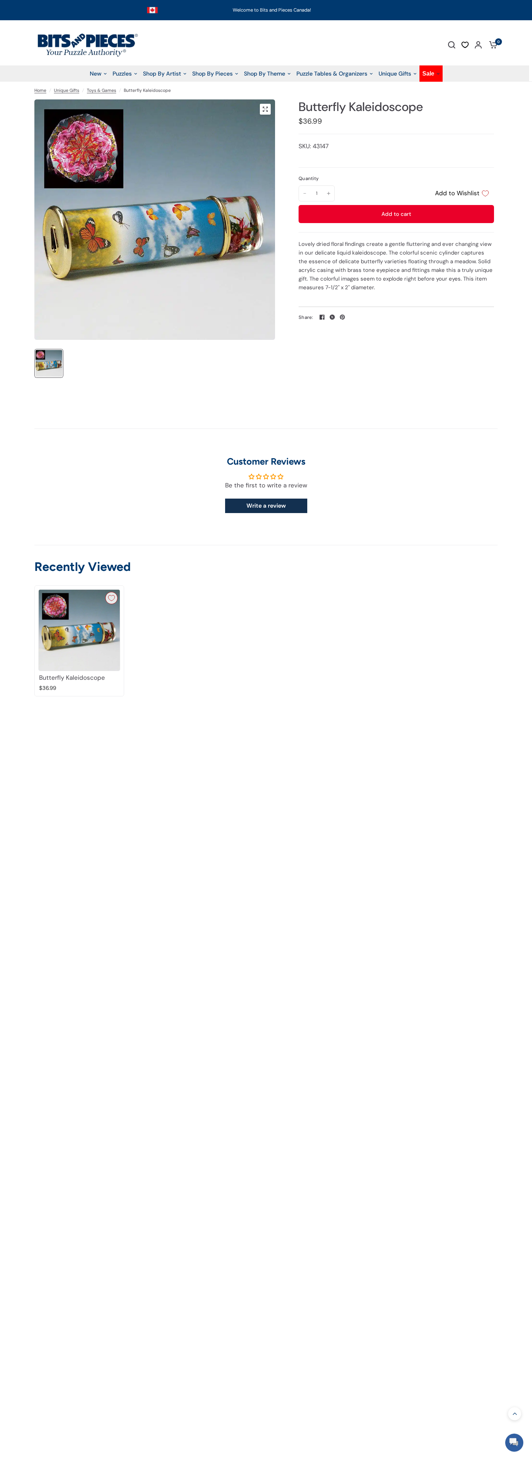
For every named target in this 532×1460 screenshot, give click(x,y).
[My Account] (478, 44)
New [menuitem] (95, 73)
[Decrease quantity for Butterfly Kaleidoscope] (305, 193)
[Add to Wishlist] (111, 598)
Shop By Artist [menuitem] (162, 73)
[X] (332, 317)
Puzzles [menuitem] (122, 73)
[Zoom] (265, 109)
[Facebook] (322, 317)
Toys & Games (101, 90)
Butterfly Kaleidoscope (72, 678)
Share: (306, 317)
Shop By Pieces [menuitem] (212, 73)
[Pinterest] (342, 317)
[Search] (451, 44)
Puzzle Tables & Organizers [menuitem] (331, 73)
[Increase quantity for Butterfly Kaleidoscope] (328, 193)
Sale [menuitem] (428, 74)
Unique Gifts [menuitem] (395, 73)
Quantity (308, 178)
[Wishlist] (465, 45)
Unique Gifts (66, 90)
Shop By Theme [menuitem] (264, 73)
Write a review (266, 505)
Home (40, 90)
